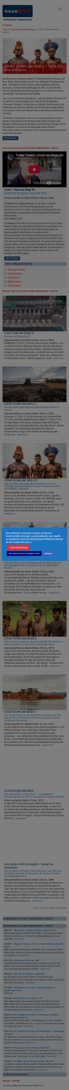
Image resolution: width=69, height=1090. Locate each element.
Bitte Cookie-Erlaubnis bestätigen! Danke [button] (24, 553)
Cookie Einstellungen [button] (19, 547)
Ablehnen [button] (48, 553)
